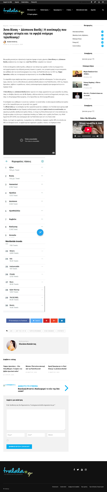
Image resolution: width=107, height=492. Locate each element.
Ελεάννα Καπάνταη (12, 42)
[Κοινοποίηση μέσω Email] (62, 321)
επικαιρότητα (17, 25)
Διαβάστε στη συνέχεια (28, 386)
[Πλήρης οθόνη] (101, 136)
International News (78, 32)
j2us (11, 331)
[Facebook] (74, 469)
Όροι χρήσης (84, 486)
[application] (88, 129)
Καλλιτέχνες (44, 10)
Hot (11, 25)
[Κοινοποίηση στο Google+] (54, 321)
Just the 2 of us (21, 331)
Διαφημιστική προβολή (73, 486)
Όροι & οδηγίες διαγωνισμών (97, 486)
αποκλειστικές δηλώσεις (80, 35)
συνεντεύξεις (77, 46)
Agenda (93, 10)
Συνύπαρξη (60, 331)
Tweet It (37, 320)
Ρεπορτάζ (34, 2)
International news (81, 10)
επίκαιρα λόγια (77, 39)
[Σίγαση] (98, 136)
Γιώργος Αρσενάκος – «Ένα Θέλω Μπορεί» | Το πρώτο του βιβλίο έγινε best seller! (12, 368)
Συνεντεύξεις (25, 2)
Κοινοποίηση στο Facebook (18, 320)
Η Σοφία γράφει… (32, 14)
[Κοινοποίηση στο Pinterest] (46, 321)
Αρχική (17, 2)
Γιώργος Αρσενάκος (35, 331)
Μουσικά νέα (31, 10)
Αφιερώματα (58, 10)
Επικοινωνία (55, 486)
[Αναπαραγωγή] (75, 136)
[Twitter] (78, 469)
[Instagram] (86, 469)
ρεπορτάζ (76, 42)
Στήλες (69, 10)
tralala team (63, 486)
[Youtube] (82, 469)
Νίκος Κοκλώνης (49, 331)
